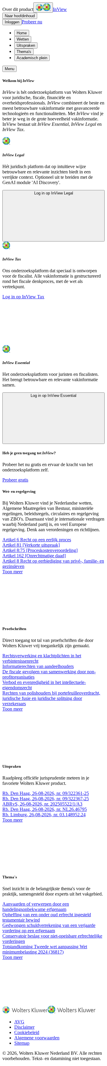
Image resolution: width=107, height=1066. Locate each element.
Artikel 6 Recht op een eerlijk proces (36, 539)
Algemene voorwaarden (36, 1037)
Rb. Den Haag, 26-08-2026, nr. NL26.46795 (44, 809)
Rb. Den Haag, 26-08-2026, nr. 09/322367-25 (45, 798)
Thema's (24, 51)
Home (22, 33)
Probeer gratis (15, 479)
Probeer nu (32, 21)
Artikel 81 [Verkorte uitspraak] (31, 545)
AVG (19, 1021)
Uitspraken (26, 45)
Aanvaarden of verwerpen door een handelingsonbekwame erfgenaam (35, 906)
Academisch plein (32, 58)
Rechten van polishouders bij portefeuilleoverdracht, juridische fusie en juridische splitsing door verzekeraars (51, 698)
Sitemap (21, 1043)
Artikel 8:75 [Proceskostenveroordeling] (40, 550)
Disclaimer (24, 1027)
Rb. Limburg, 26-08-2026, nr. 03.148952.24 (44, 814)
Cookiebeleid (26, 1032)
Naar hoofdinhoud (20, 16)
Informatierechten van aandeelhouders (38, 666)
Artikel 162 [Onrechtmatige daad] (34, 555)
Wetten (23, 39)
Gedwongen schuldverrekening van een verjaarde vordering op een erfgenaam (48, 928)
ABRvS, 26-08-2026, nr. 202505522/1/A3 (42, 803)
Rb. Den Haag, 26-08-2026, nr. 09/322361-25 (45, 793)
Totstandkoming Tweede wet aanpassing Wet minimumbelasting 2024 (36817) (44, 949)
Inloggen (12, 22)
